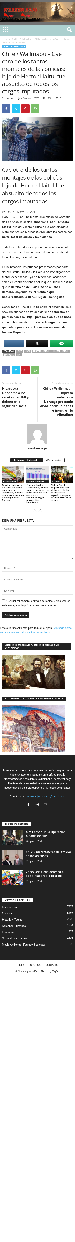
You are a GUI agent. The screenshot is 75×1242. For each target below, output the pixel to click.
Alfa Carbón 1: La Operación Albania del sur (46, 834)
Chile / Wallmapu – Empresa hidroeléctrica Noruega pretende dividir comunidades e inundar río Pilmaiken (56, 401)
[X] (16, 108)
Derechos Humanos (14, 925)
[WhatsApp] (35, 108)
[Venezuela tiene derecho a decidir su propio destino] (12, 877)
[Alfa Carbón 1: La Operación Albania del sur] (12, 837)
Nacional (56, 481)
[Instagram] (38, 805)
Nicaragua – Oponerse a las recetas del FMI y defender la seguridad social (15, 397)
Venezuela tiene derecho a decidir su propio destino (45, 874)
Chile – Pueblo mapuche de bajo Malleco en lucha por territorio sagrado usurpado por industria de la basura (61, 492)
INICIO (20, 964)
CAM (27, 351)
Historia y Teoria (12, 919)
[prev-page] (35, 509)
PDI (18, 354)
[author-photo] (37, 434)
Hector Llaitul (60, 351)
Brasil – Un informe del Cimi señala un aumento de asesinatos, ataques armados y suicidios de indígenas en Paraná (13, 492)
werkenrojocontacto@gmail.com (46, 796)
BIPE (20, 351)
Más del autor (53, 460)
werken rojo (13, 98)
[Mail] (46, 805)
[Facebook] (6, 108)
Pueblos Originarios (21, 39)
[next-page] (40, 509)
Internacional (9, 481)
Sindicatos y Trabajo (14, 938)
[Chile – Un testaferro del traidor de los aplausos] (12, 857)
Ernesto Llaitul (41, 351)
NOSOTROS (35, 964)
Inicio (5, 39)
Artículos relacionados (26, 460)
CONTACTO (52, 964)
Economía (8, 932)
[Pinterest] (25, 108)
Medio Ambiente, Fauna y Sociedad (38, 481)
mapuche (9, 354)
